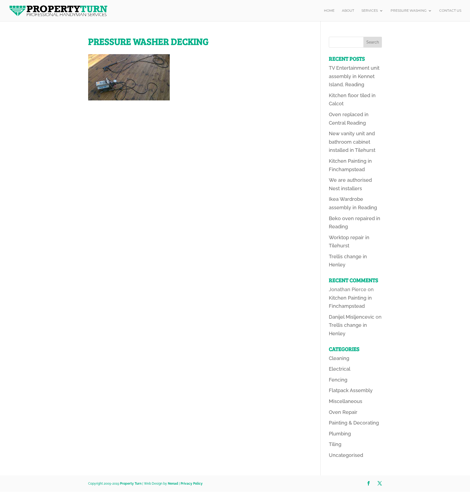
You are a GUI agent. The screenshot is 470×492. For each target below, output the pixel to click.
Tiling (335, 444)
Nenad (173, 483)
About (348, 11)
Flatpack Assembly (351, 390)
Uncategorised (346, 455)
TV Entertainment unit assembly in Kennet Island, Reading (354, 76)
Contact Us (450, 11)
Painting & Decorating (354, 423)
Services (369, 11)
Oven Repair (343, 412)
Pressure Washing (408, 11)
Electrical (339, 369)
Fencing (338, 380)
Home (329, 11)
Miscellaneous (345, 401)
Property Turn (130, 483)
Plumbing (340, 433)
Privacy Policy (192, 483)
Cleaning (339, 358)
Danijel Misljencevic (351, 317)
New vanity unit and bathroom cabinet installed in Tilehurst (352, 142)
